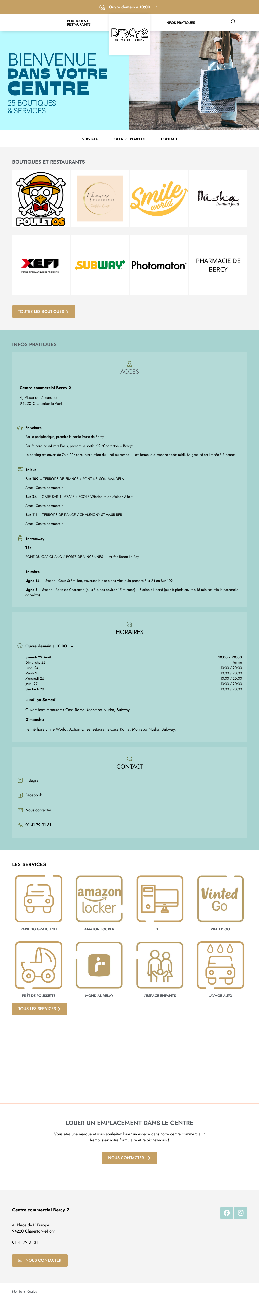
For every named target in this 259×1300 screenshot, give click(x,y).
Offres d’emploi (129, 138)
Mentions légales (24, 1291)
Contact (169, 138)
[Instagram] (240, 1213)
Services (90, 138)
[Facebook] (226, 1213)
